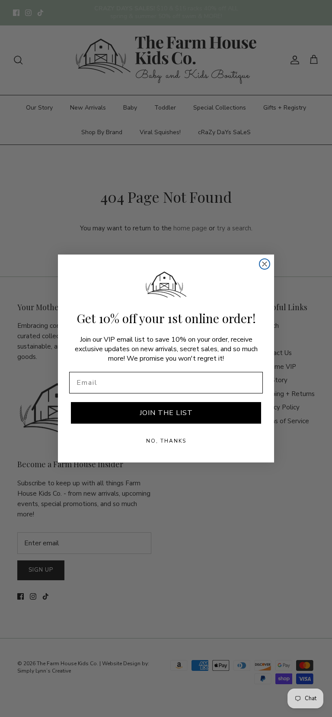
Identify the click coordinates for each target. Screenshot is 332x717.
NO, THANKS (166, 440)
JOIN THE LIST (166, 413)
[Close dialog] (264, 264)
